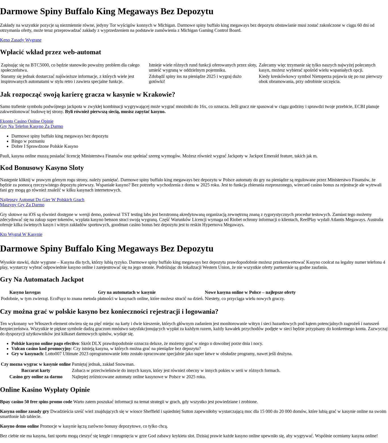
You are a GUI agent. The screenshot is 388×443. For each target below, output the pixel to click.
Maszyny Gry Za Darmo (22, 204)
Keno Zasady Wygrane (20, 40)
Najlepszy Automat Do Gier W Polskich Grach (42, 199)
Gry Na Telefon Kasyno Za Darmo (31, 126)
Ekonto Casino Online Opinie (26, 121)
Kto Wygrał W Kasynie (21, 234)
